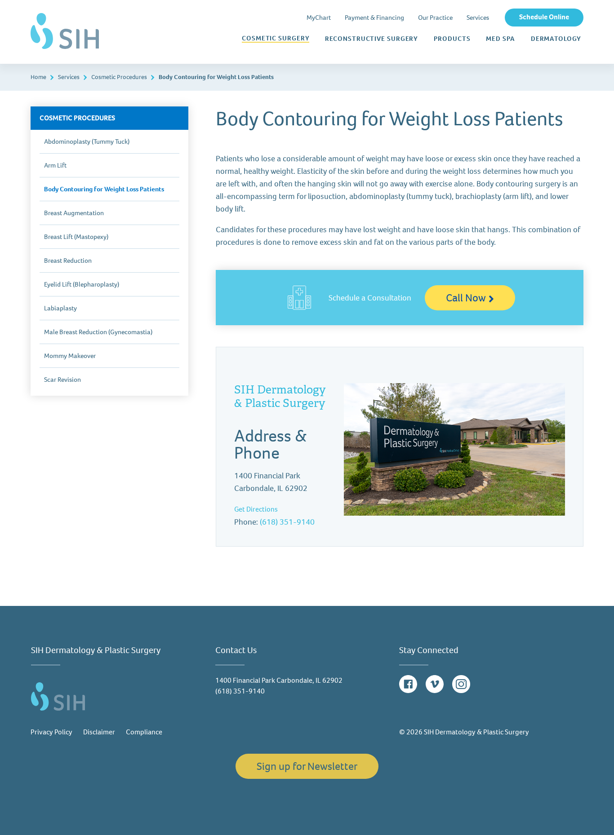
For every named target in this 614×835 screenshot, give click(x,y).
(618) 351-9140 (287, 522)
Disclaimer (99, 732)
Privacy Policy (51, 732)
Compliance (144, 732)
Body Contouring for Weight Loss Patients (104, 189)
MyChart (319, 17)
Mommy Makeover (70, 355)
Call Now (466, 298)
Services (478, 17)
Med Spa (500, 38)
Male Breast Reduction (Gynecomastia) (98, 331)
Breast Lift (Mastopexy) (76, 236)
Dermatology (556, 38)
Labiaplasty (60, 308)
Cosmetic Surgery (275, 39)
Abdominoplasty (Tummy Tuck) (86, 141)
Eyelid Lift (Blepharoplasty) (81, 284)
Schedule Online (544, 17)
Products (452, 38)
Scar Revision (62, 379)
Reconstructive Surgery (371, 38)
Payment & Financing (374, 17)
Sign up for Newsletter (307, 766)
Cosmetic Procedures (119, 77)
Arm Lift (55, 165)
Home (38, 77)
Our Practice (435, 17)
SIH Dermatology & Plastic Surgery (280, 396)
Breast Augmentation (74, 212)
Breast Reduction (68, 260)
